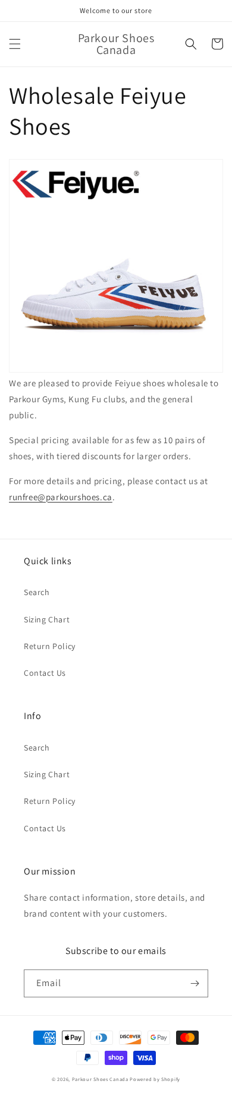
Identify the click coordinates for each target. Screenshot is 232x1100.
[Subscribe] (194, 983)
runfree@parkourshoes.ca (60, 497)
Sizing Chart (47, 619)
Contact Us (45, 672)
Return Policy (50, 646)
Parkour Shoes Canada (100, 1079)
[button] (15, 44)
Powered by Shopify (155, 1079)
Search (37, 592)
